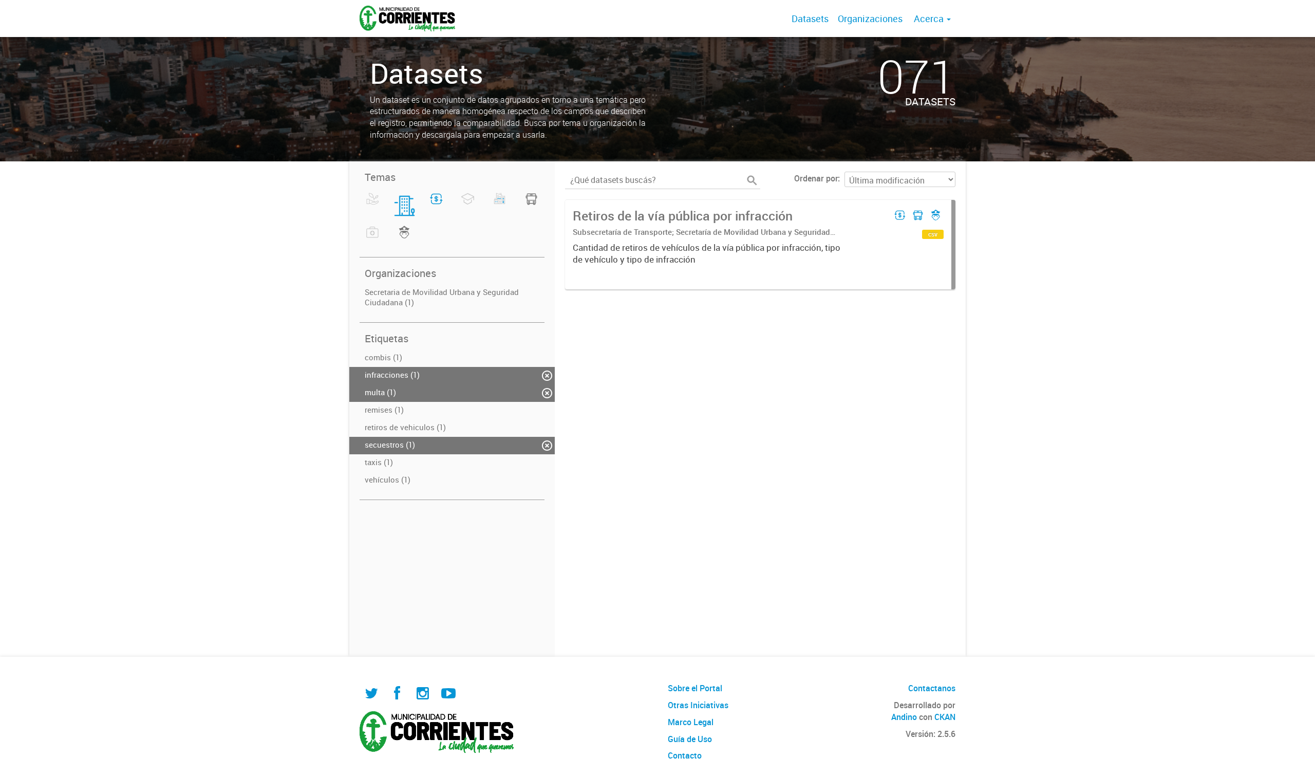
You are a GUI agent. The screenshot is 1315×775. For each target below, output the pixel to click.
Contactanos (931, 688)
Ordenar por (816, 178)
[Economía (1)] (436, 205)
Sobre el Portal (695, 688)
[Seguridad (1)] (405, 238)
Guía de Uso (690, 739)
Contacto (685, 755)
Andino (904, 717)
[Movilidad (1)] (531, 205)
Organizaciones (870, 18)
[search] (752, 180)
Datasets (810, 18)
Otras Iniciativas (698, 705)
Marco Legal (690, 722)
